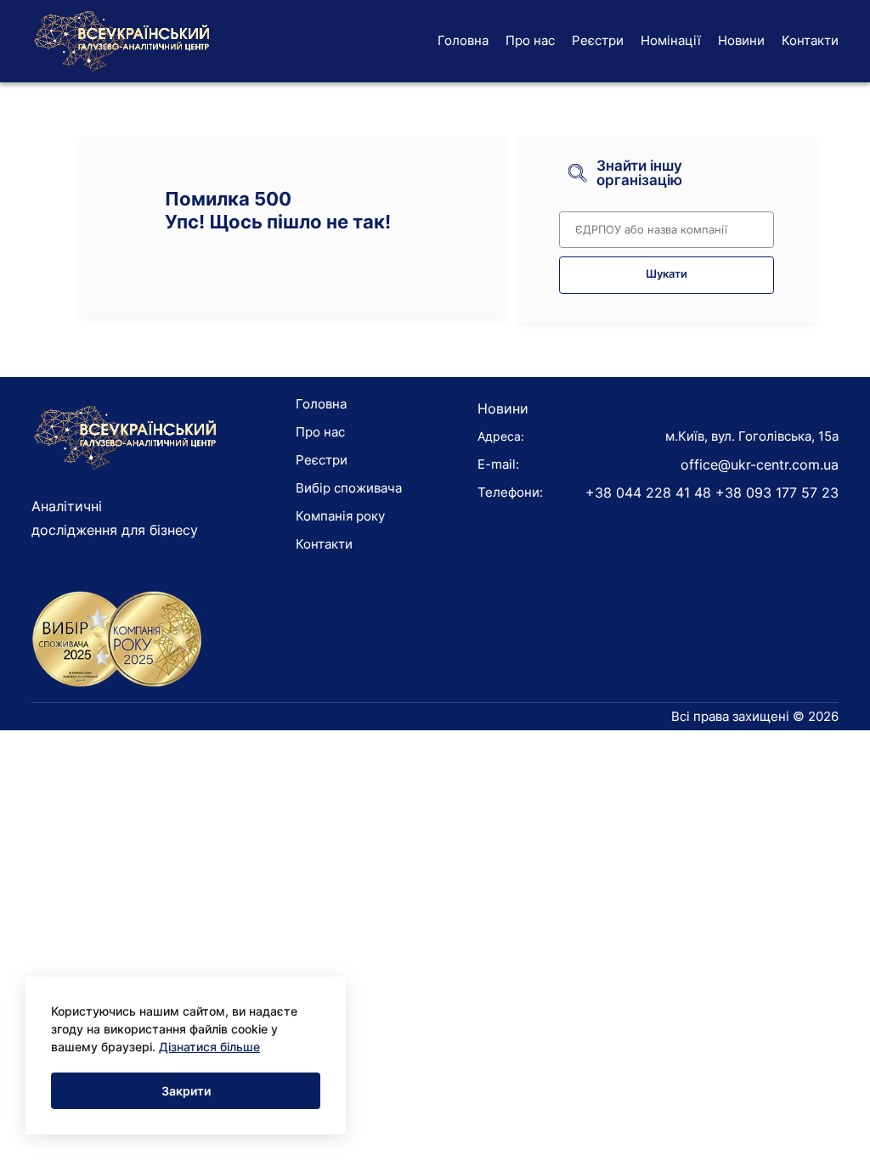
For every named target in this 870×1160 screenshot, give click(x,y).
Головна (463, 40)
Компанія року (340, 516)
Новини (741, 40)
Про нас (530, 40)
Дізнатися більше (209, 1046)
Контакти (810, 40)
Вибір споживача (349, 488)
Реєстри (598, 40)
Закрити (186, 1091)
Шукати (666, 273)
